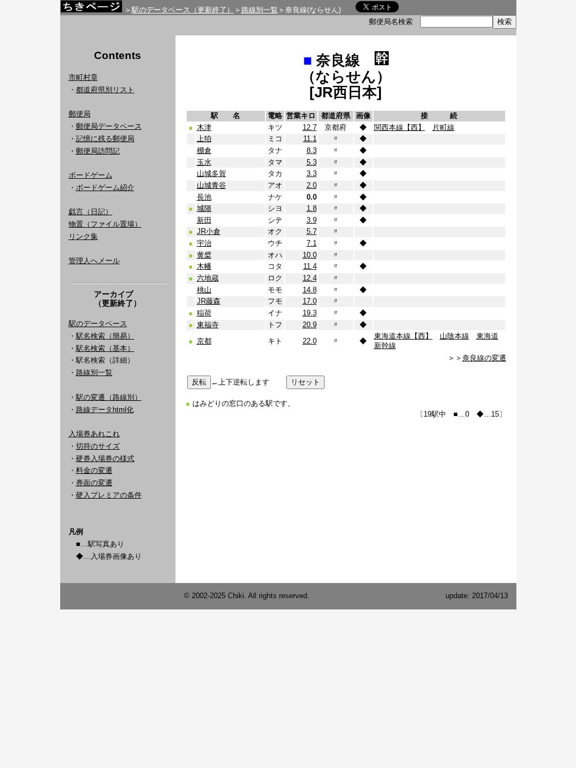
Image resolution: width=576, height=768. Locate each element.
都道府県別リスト (105, 89)
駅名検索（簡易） (105, 336)
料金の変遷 (94, 470)
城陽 (204, 208)
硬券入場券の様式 (105, 458)
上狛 (204, 138)
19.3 (310, 313)
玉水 (204, 162)
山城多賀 (211, 173)
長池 (204, 197)
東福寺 (208, 324)
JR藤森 (208, 301)
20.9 (310, 324)
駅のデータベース (98, 323)
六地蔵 (208, 278)
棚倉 (204, 150)
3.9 (312, 220)
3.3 (312, 173)
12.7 (310, 127)
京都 (204, 341)
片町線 (443, 127)
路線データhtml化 (105, 409)
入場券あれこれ (94, 434)
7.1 (312, 243)
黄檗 (204, 255)
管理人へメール (94, 260)
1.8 (312, 208)
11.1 (310, 138)
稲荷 (204, 313)
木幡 (204, 266)
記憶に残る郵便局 (105, 138)
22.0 (310, 341)
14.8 (310, 290)
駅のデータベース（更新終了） (183, 10)
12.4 (310, 278)
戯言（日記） (90, 211)
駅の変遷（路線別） (109, 397)
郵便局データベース (109, 126)
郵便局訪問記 (98, 151)
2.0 (312, 185)
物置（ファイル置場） (105, 224)
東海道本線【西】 (403, 336)
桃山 (204, 290)
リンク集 (83, 236)
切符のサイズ (98, 446)
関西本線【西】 (399, 127)
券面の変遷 (94, 482)
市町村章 (83, 77)
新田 (204, 220)
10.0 (310, 255)
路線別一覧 (259, 10)
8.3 (312, 150)
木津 (204, 127)
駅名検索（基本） (105, 348)
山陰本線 (454, 336)
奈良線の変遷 (484, 358)
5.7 (312, 231)
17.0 (310, 301)
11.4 (310, 266)
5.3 (312, 162)
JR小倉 (208, 231)
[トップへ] (91, 9)
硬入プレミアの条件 (109, 495)
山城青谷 (211, 185)
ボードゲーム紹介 (105, 187)
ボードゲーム (90, 175)
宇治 (204, 243)
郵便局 (80, 114)
